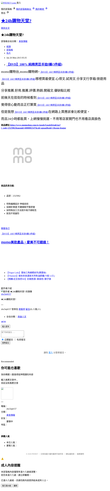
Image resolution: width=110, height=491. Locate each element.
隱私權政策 (70, 454)
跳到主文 (5, 28)
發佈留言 (5, 343)
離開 (15, 486)
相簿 (8, 47)
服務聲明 (80, 454)
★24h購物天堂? (16, 20)
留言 (28, 309)
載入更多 (5, 327)
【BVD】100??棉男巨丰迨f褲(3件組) (57, 72)
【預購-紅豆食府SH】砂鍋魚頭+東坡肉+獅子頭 (28, 279)
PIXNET (35, 454)
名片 (8, 53)
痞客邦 (22, 309)
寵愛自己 (5, 228)
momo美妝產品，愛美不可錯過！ (25, 242)
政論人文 (22, 317)
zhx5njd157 (6, 294)
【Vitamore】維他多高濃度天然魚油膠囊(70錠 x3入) (30, 276)
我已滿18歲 (6, 486)
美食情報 (23, 41)
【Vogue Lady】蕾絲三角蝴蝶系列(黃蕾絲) (26, 272)
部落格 (9, 50)
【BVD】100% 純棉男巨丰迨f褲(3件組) (34, 64)
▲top (3, 321)
